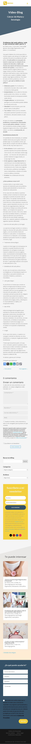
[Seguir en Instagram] (20, 535)
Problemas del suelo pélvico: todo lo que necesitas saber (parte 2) (15, 611)
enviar (23, 721)
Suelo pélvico (22, 586)
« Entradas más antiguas (9, 652)
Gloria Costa (8, 46)
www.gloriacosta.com (17, 432)
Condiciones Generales (14, 735)
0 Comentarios (12, 50)
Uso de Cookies (10, 733)
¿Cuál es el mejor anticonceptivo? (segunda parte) (14, 642)
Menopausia (15, 586)
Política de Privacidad (9, 529)
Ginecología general (10, 584)
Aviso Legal (20, 733)
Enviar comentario (15, 446)
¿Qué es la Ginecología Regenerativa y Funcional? (15, 580)
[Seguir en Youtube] (14, 535)
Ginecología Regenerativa (14, 48)
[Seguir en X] (10, 535)
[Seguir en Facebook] (17, 535)
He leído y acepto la (16, 438)
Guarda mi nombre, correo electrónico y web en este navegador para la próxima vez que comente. (15, 423)
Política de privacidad (21, 438)
